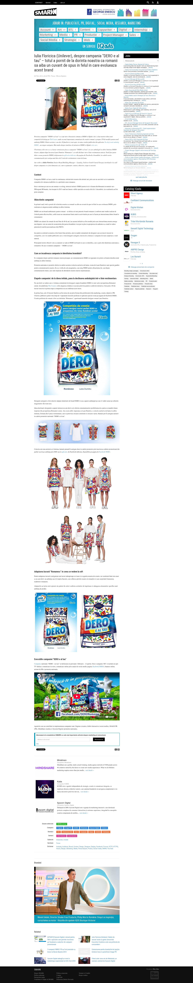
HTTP (110, 846)
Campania (37, 664)
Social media (97, 848)
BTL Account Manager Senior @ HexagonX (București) (141, 123)
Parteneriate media (39, 977)
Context (76, 846)
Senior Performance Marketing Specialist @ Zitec (139, 134)
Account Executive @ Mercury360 (135, 84)
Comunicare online (135, 209)
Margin (63, 848)
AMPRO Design (137, 249)
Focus (53, 76)
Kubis (59, 781)
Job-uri (62, 3)
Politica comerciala (61, 973)
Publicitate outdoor (128, 289)
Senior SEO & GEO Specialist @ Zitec (136, 139)
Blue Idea (156, 969)
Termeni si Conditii (84, 973)
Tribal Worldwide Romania (142, 221)
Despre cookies (83, 975)
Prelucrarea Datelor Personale (64, 979)
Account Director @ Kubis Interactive (136, 166)
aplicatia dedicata (70, 155)
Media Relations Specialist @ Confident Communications (141, 170)
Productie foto (152, 245)
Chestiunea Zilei (67, 832)
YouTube (110, 848)
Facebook (83, 832)
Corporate (59, 840)
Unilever (104, 828)
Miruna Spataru (61, 76)
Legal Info (59, 977)
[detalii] (150, 67)
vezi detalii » (89, 770)
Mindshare (61, 760)
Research (148, 289)
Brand (71, 846)
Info (37, 744)
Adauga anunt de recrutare (142, 180)
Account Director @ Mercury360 (134, 74)
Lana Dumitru (72, 836)
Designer (87, 846)
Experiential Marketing (151, 276)
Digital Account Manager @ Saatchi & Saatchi (138, 114)
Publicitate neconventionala (148, 286)
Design (81, 846)
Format (105, 846)
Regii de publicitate (139, 289)
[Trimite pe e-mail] (118, 80)
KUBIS (66, 784)
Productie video (148, 283)
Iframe (58, 848)
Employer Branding (129, 276)
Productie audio (144, 245)
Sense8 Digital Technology (142, 228)
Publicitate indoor (135, 286)
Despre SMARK (39, 973)
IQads (91, 832)
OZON (98, 832)
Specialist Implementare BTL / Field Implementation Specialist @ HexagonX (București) (139, 129)
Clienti (132, 231)
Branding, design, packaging (138, 252)
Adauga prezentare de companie (142, 267)
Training (126, 291)
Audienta (65, 846)
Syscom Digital (63, 802)
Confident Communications (142, 200)
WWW (104, 848)
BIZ (58, 832)
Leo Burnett (136, 256)
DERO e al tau (61, 824)
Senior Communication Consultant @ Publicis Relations (141, 70)
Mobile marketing (128, 281)
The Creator (52, 286)
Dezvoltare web (153, 273)
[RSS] (116, 80)
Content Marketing (143, 273)
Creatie (66, 840)
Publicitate (133, 195)
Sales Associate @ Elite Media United (136, 90)
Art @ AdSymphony (131, 119)
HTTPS (115, 846)
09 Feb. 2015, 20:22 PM (42, 76)
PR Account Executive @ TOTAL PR (136, 145)
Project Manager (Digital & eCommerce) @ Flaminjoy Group (140, 151)
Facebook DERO (104, 452)
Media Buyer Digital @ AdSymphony (135, 108)
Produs (90, 848)
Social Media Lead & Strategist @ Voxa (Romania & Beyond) (140, 96)
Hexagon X (135, 242)
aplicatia (64, 452)
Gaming (126, 278)
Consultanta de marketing (130, 273)
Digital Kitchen (137, 207)
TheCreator (53, 139)
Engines (59, 828)
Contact (58, 975)
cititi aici (94, 145)
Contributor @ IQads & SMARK (43, 979)
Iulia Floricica (61, 836)
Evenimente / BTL (135, 245)
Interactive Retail (134, 278)
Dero (76, 832)
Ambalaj (59, 846)
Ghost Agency (137, 193)
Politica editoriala (39, 975)
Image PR (68, 828)
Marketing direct (144, 278)
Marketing (69, 848)
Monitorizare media (139, 281)
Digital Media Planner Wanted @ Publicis (137, 64)
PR (131, 202)
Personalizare (82, 848)
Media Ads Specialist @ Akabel (134, 103)
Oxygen (134, 235)
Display (93, 846)
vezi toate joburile (141, 177)
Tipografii (155, 289)
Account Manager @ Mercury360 (134, 79)
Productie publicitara (138, 283)
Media (76, 848)
